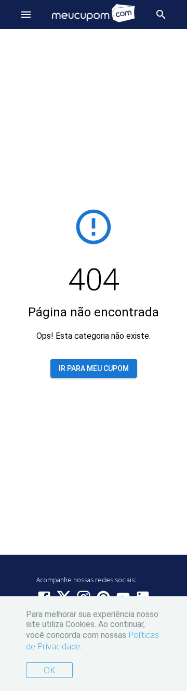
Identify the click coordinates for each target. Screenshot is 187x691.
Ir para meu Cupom (94, 368)
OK (49, 670)
